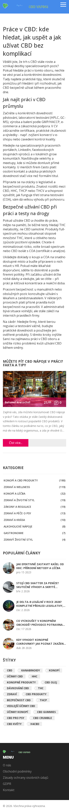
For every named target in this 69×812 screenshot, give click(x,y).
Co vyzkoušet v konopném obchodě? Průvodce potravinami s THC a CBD (41, 623)
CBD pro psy (15, 718)
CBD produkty (36, 694)
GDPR (7, 784)
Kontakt (8, 790)
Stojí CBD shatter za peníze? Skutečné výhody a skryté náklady (37, 585)
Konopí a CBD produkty (34, 480)
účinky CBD (15, 676)
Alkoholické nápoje (34, 526)
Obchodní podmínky (17, 771)
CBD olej (51, 682)
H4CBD (34, 724)
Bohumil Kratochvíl (17, 402)
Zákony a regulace (34, 507)
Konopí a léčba (34, 493)
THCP (43, 700)
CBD (9, 670)
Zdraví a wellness (34, 487)
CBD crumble (42, 718)
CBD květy (14, 724)
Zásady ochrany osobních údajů (25, 777)
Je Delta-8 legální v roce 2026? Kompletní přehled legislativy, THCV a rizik (39, 604)
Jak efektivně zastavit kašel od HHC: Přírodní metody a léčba (40, 566)
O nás (7, 765)
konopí (54, 670)
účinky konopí (17, 712)
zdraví (12, 694)
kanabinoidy (30, 670)
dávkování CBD (18, 688)
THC (41, 688)
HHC (34, 676)
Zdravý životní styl (34, 539)
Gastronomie (34, 533)
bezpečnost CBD (19, 700)
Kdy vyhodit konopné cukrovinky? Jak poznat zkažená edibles (41, 642)
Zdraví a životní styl (34, 500)
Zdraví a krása (34, 520)
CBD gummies (46, 712)
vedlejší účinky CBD (21, 706)
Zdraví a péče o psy (34, 513)
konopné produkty (21, 682)
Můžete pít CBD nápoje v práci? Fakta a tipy (33, 364)
